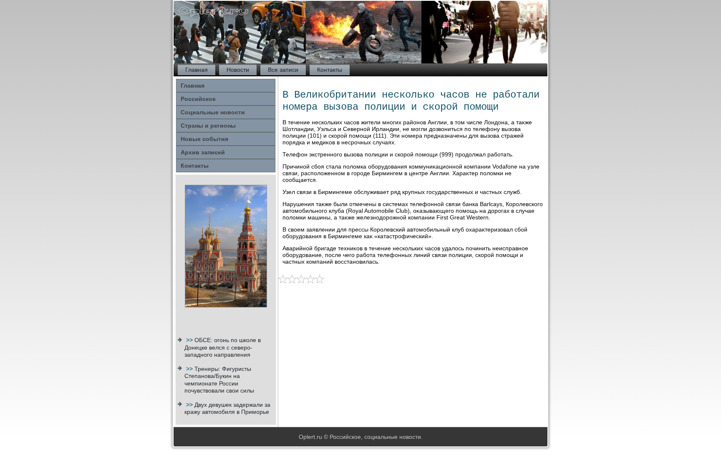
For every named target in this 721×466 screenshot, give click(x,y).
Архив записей (203, 152)
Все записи (283, 69)
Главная (196, 69)
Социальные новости (213, 112)
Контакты (329, 69)
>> (190, 340)
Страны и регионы (208, 125)
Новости (238, 69)
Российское (198, 99)
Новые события (204, 139)
